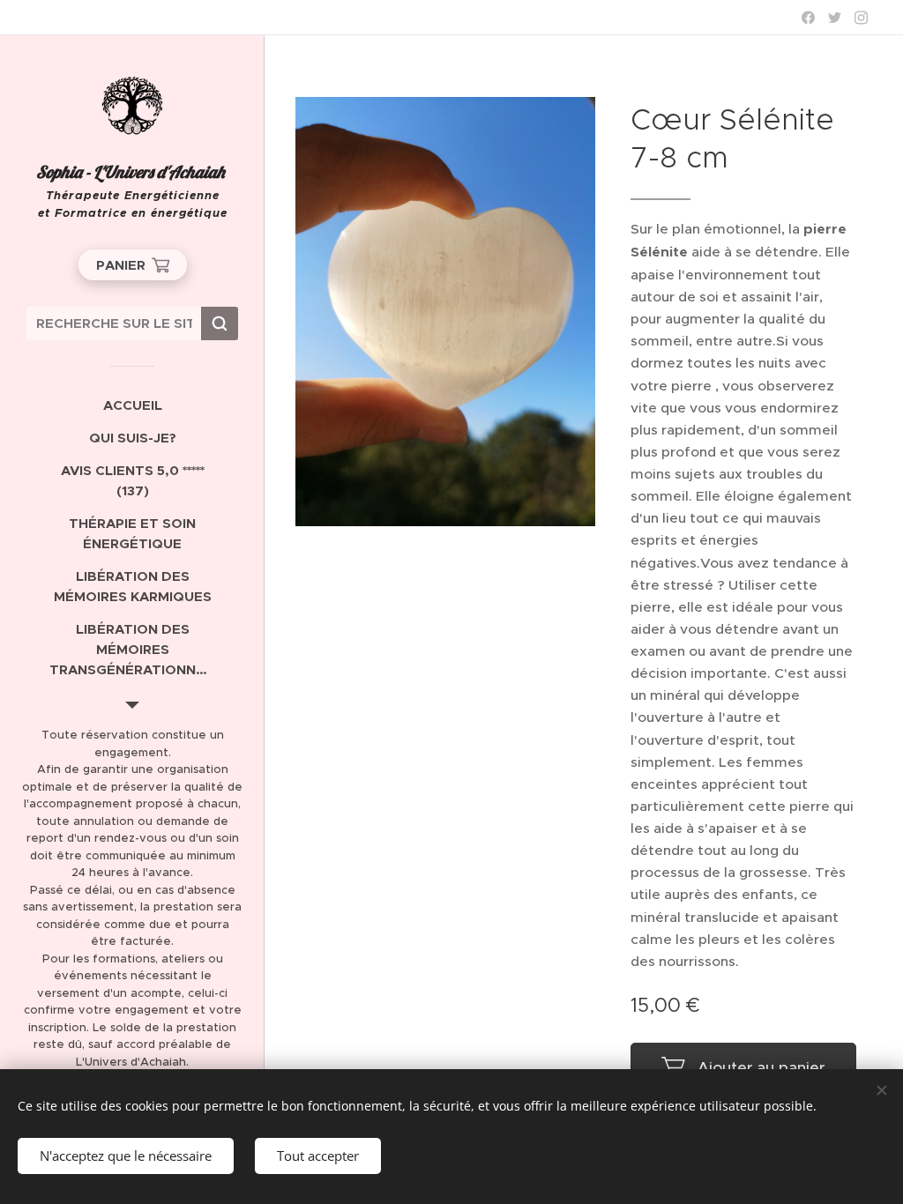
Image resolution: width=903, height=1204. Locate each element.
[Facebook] (808, 18)
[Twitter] (835, 18)
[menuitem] (132, 405)
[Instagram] (861, 18)
